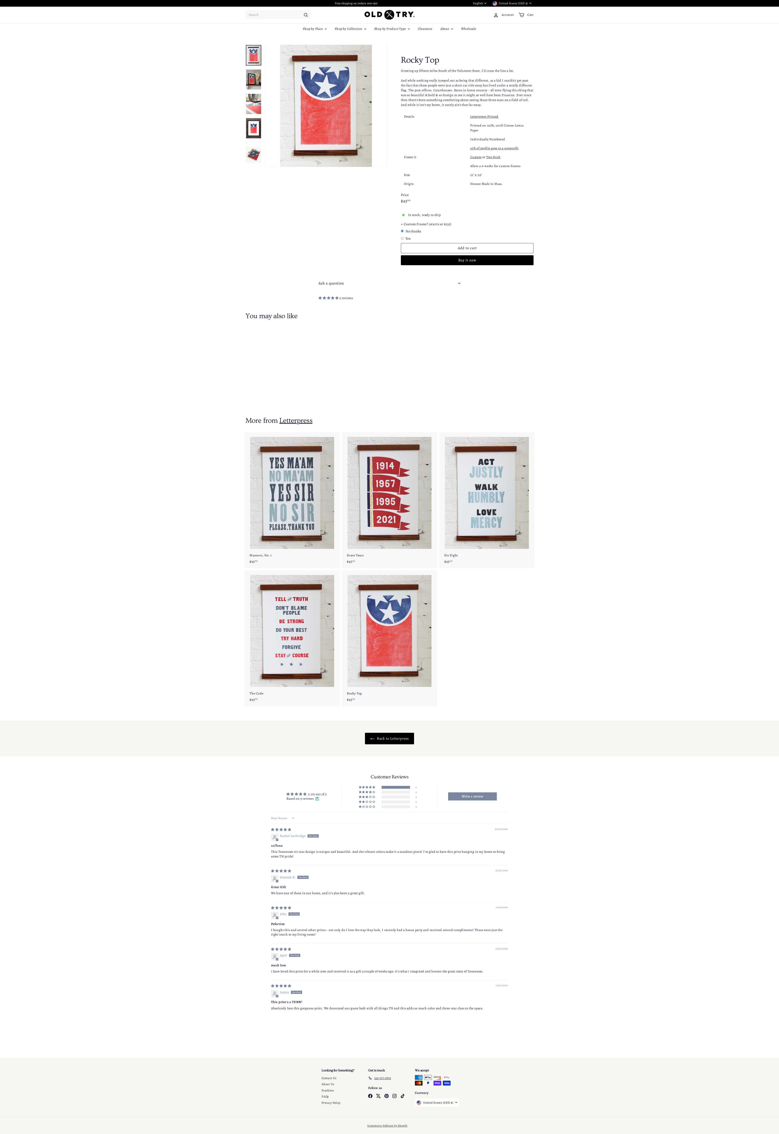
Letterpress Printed (484, 116)
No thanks (413, 231)
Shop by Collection (349, 29)
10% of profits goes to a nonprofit (494, 148)
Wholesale (468, 29)
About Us (328, 1084)
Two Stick (493, 157)
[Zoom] (326, 106)
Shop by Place (313, 29)
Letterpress (295, 421)
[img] (281, 829)
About (445, 29)
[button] (329, 298)
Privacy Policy (331, 1103)
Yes (408, 238)
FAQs (325, 1096)
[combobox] (277, 15)
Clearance (425, 29)
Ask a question (331, 283)
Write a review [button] (472, 796)
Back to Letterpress (392, 738)
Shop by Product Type (390, 29)
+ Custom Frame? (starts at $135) (426, 224)
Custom (476, 157)
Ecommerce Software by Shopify (387, 1125)
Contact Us (329, 1078)
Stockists (328, 1090)
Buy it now (467, 260)
